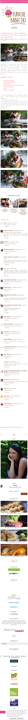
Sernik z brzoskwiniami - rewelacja (14, 542)
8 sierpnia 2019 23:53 (15, 379)
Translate (18, 598)
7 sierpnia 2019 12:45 (13, 242)
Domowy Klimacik (8, 230)
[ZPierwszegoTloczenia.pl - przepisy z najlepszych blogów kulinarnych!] (14, 680)
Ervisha (6, 242)
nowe (5, 40)
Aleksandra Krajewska (10, 279)
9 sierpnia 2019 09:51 (12, 388)
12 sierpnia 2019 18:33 (15, 396)
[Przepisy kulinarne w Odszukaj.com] (14, 662)
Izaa (5, 388)
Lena (5, 223)
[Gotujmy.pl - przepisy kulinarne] (14, 576)
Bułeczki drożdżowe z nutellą (14, 513)
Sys (5, 268)
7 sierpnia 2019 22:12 (15, 331)
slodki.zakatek (8, 403)
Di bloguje (6, 331)
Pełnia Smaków (8, 339)
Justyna (6, 362)
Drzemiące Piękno (8, 324)
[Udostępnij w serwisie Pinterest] (6, 193)
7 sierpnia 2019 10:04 (12, 223)
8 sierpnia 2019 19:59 (14, 372)
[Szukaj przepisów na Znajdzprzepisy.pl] (14, 666)
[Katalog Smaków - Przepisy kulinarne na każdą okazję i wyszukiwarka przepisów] (14, 657)
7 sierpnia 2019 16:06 (17, 287)
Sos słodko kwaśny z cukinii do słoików (14, 527)
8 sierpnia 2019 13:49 (22, 346)
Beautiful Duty (8, 354)
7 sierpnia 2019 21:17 (19, 324)
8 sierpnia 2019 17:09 (17, 354)
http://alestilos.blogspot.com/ (12, 305)
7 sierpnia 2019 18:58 (16, 316)
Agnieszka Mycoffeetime (10, 295)
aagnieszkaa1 (7, 287)
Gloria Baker (7, 316)
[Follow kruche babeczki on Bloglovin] (14, 603)
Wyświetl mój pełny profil (15, 487)
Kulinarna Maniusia (9, 249)
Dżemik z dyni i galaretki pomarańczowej (14, 556)
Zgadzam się (20, 718)
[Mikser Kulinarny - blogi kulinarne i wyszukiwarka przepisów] (14, 695)
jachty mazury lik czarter (11, 257)
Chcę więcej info (13, 718)
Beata (15, 485)
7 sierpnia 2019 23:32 (17, 339)
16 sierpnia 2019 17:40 (17, 403)
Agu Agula (6, 379)
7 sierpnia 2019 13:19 (20, 249)
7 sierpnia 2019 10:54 (18, 230)
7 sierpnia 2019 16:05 (22, 279)
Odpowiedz (6, 226)
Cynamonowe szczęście (10, 346)
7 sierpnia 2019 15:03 (11, 268)
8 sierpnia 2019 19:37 (14, 362)
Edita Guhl (6, 396)
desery (23, 39)
